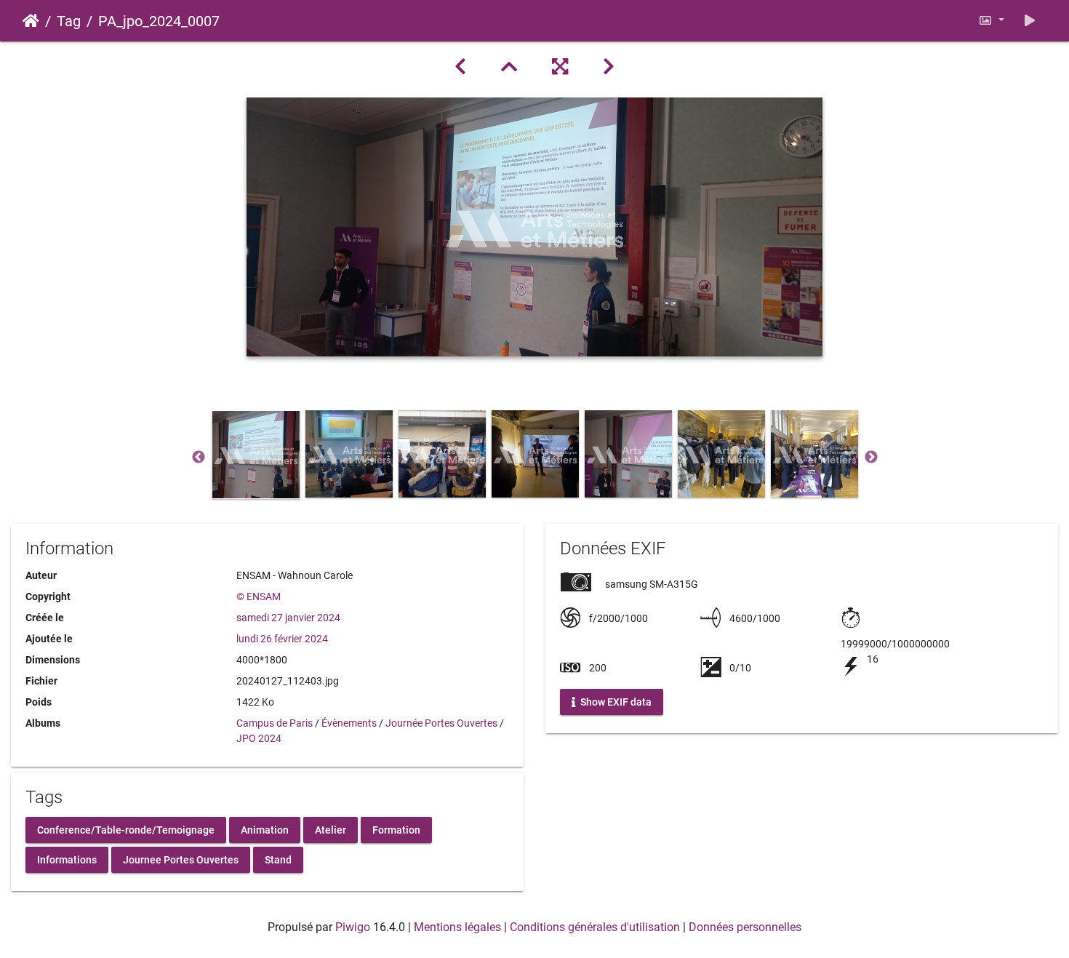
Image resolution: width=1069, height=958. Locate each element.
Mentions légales (457, 927)
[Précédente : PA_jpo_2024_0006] (460, 67)
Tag (69, 21)
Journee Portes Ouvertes (181, 859)
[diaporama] (1029, 21)
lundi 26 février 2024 (282, 638)
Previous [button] (198, 457)
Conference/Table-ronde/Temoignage (126, 829)
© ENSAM (258, 596)
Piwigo (352, 927)
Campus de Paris (274, 723)
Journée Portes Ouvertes (441, 723)
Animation (265, 829)
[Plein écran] (559, 67)
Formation (396, 829)
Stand (278, 859)
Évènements (349, 723)
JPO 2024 (258, 738)
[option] (256, 454)
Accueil (31, 21)
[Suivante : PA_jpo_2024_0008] (608, 67)
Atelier (330, 829)
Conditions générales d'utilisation (595, 927)
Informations (67, 859)
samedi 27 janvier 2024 (288, 617)
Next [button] (871, 457)
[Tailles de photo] (991, 21)
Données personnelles (745, 927)
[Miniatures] (509, 67)
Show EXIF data (615, 702)
